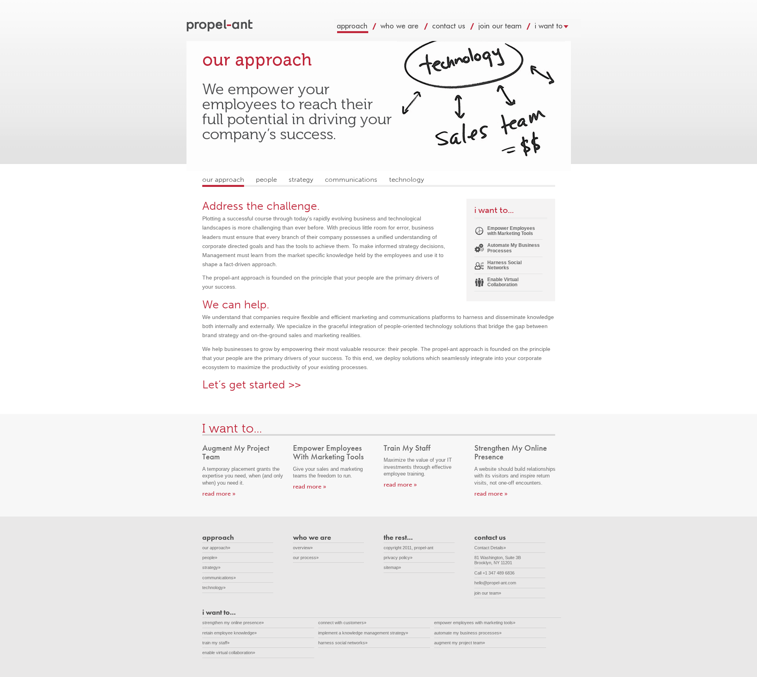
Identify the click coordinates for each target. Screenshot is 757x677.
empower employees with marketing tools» (474, 622)
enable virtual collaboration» (228, 652)
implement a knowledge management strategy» (363, 632)
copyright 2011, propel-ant (408, 547)
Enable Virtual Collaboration (502, 282)
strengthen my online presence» (233, 622)
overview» (303, 547)
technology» (214, 587)
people (266, 179)
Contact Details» (490, 547)
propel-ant (220, 26)
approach (360, 28)
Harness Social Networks (504, 265)
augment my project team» (459, 642)
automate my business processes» (468, 632)
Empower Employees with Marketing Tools (511, 231)
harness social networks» (342, 642)
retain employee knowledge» (229, 632)
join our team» (487, 593)
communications (351, 179)
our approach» (216, 547)
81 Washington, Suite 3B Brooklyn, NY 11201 (501, 560)
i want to (556, 28)
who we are (407, 28)
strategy (301, 179)
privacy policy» (398, 557)
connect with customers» (342, 622)
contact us (456, 28)
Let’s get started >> (251, 384)
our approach (223, 179)
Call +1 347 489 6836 (494, 573)
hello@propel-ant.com (495, 582)
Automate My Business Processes (513, 247)
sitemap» (392, 567)
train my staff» (215, 642)
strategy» (211, 567)
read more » (218, 493)
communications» (219, 577)
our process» (306, 557)
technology (406, 179)
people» (209, 557)
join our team (507, 28)
